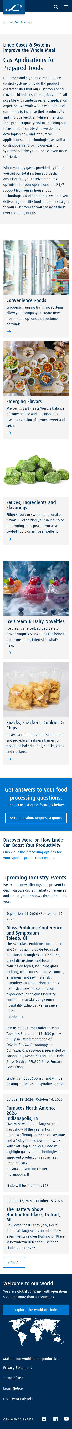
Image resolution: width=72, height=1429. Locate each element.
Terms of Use (13, 1378)
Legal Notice (13, 1388)
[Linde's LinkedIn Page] (55, 1420)
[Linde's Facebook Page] (44, 1420)
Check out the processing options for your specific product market (32, 855)
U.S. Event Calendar (18, 1399)
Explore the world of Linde (36, 1310)
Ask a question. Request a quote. (36, 818)
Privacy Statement (17, 1368)
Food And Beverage (20, 22)
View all (14, 1262)
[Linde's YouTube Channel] (66, 1420)
